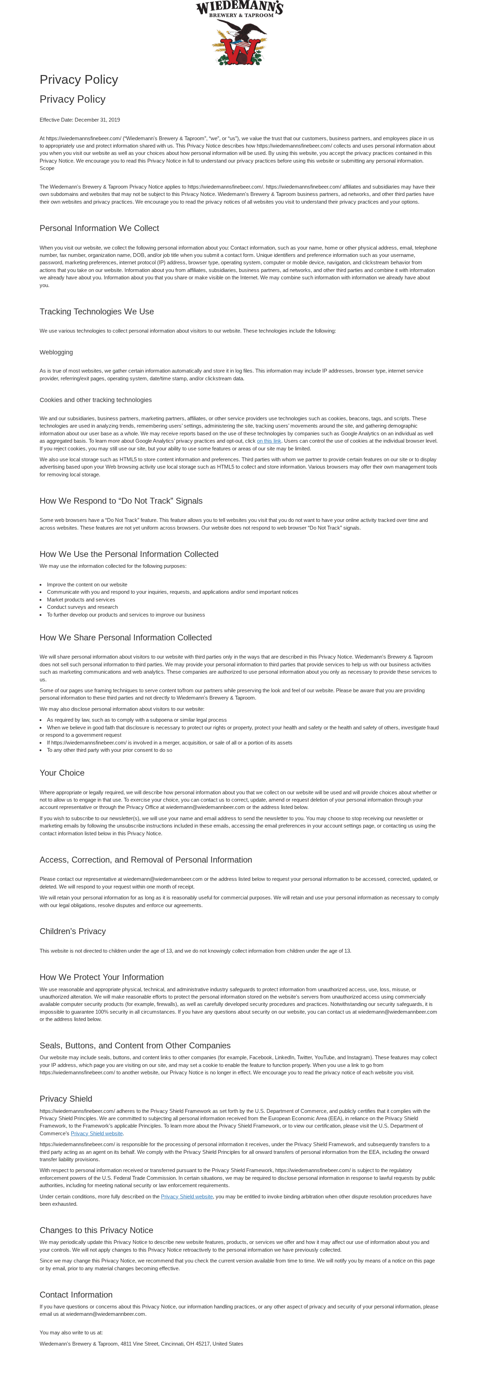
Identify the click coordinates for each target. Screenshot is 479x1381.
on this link (269, 441)
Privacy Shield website (97, 1133)
